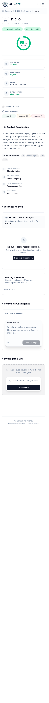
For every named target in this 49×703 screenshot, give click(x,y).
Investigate (24, 387)
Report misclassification (16, 424)
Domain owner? (33, 424)
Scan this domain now (23, 258)
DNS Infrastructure (23, 11)
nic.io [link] (37, 11)
